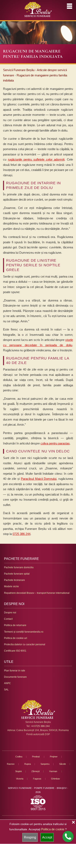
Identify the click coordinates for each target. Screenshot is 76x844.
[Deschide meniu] (69, 6)
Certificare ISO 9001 (15, 650)
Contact (8, 618)
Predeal (36, 756)
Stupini (18, 771)
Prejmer (54, 756)
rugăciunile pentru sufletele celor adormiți (36, 159)
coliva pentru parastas (55, 443)
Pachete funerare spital (17, 573)
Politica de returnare (15, 625)
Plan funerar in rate (14, 670)
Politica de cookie (52, 829)
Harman (53, 771)
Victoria (19, 778)
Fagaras (37, 778)
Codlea (18, 756)
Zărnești (35, 771)
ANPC (7, 683)
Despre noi (10, 612)
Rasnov (11, 764)
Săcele (62, 764)
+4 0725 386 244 (40, 726)
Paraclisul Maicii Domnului (38, 478)
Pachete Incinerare (14, 580)
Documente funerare (15, 676)
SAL (6, 689)
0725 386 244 (21, 534)
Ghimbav (55, 778)
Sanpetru (45, 764)
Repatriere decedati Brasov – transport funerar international (37, 593)
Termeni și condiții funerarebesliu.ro (23, 631)
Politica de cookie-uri (15, 638)
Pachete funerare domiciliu (19, 567)
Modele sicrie (11, 586)
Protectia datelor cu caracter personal (24, 644)
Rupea (27, 764)
